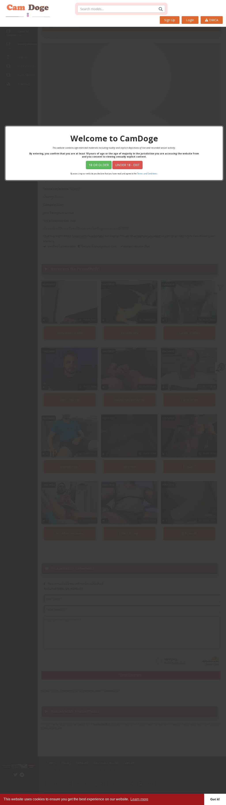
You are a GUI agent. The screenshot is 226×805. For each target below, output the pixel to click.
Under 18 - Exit (127, 165)
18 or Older (99, 165)
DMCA (213, 20)
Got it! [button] (215, 799)
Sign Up (169, 20)
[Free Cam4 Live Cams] (26, 8)
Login (190, 20)
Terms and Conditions (147, 173)
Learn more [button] (139, 799)
